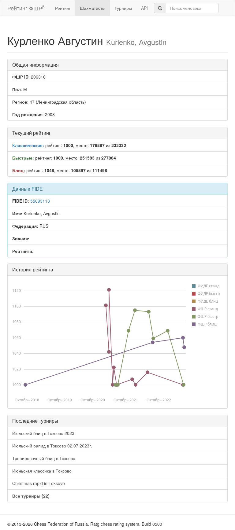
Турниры (123, 8)
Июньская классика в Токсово (42, 471)
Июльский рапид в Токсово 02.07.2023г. (52, 446)
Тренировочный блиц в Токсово (43, 458)
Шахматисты (92, 8)
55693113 (40, 201)
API (144, 8)
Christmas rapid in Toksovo (38, 483)
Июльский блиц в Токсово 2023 (43, 433)
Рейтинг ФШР (25, 8)
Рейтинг (63, 8)
